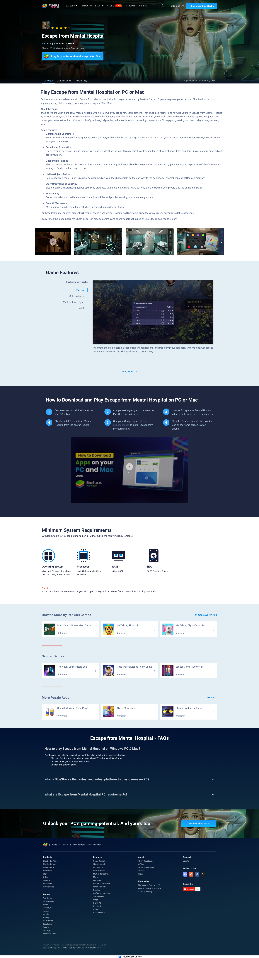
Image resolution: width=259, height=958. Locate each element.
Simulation (47, 924)
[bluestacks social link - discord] (185, 874)
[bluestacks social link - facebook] (197, 874)
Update (186, 861)
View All (212, 698)
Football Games (49, 934)
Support (143, 6)
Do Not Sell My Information (95, 948)
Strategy (46, 930)
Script (95, 900)
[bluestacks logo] (50, 5)
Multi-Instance (99, 871)
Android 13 (47, 883)
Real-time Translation (101, 883)
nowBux (46, 880)
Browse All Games (206, 615)
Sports (46, 927)
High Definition (99, 906)
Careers (141, 871)
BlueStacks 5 (48, 867)
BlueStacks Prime (50, 861)
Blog (98, 6)
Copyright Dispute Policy (67, 948)
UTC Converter (99, 913)
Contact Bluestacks (146, 867)
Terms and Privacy (50, 948)
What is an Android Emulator (149, 888)
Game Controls (99, 861)
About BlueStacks (145, 861)
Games (84, 6)
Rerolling (96, 890)
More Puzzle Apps (55, 697)
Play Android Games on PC (149, 885)
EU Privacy (81, 948)
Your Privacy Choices (132, 956)
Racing (46, 917)
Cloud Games (48, 901)
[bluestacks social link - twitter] (203, 874)
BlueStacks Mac (49, 864)
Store (114, 6)
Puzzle (46, 43)
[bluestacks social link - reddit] (191, 874)
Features (70, 6)
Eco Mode (97, 880)
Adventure (47, 908)
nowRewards (48, 887)
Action (45, 904)
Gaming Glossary (145, 892)
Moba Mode (98, 867)
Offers (45, 877)
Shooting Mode (99, 864)
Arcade (46, 911)
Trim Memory (98, 896)
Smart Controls (99, 887)
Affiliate (130, 6)
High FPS (97, 903)
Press (140, 874)
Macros (96, 877)
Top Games (47, 898)
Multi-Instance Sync (101, 874)
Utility (95, 909)
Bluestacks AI (48, 871)
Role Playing (48, 921)
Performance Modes (101, 893)
